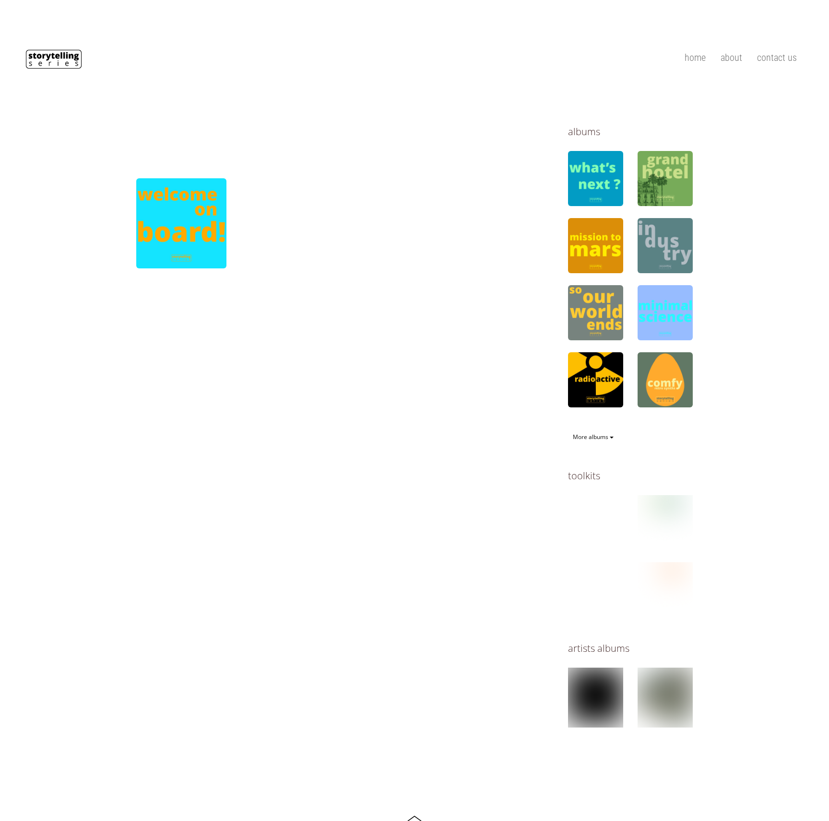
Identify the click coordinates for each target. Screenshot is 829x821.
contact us (777, 57)
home (695, 57)
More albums (591, 437)
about (731, 57)
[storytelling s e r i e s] (54, 64)
